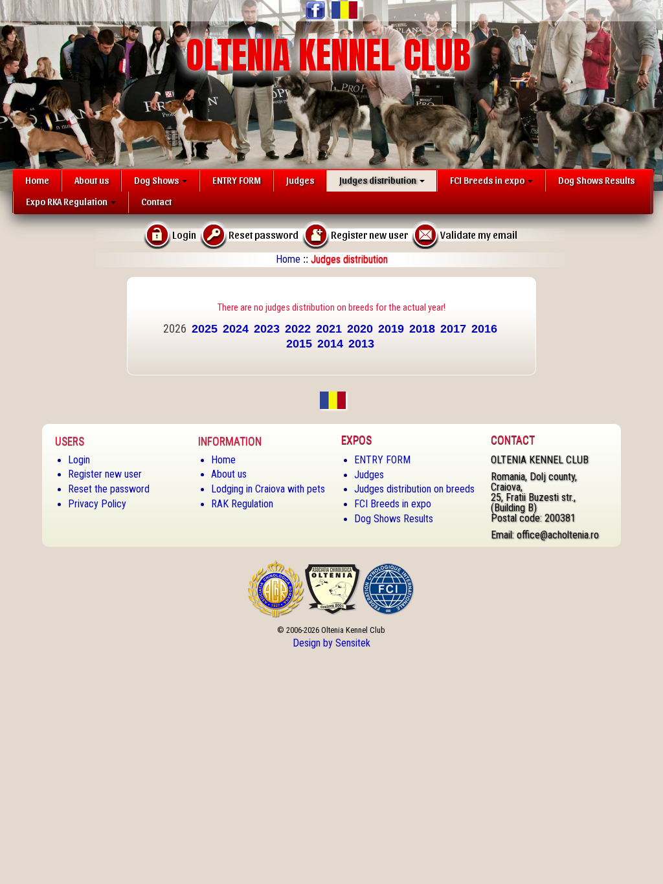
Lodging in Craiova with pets (268, 489)
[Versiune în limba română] (342, 10)
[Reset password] (214, 233)
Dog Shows (157, 180)
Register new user (105, 474)
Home (37, 180)
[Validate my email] (425, 233)
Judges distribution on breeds (414, 489)
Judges (300, 180)
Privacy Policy (97, 504)
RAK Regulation (242, 504)
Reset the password (109, 489)
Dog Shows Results (596, 180)
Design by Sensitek (331, 643)
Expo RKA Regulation (67, 201)
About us (91, 180)
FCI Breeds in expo (488, 180)
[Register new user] (316, 233)
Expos (356, 440)
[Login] (157, 233)
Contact (156, 201)
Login (79, 460)
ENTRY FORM (236, 180)
